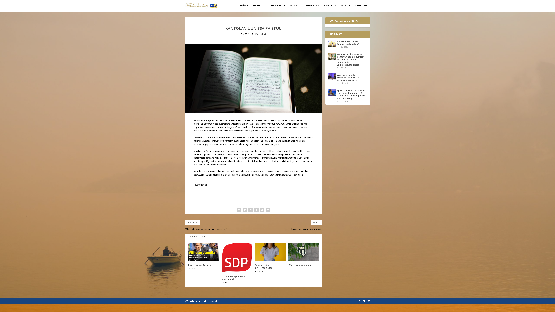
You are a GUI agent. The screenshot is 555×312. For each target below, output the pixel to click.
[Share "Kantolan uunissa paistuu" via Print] (268, 210)
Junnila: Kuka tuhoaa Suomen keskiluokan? (348, 42)
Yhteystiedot (361, 6)
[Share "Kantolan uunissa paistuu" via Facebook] (239, 210)
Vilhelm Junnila (194, 301)
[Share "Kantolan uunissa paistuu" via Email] (262, 210)
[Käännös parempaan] (303, 252)
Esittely (256, 6)
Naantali (328, 6)
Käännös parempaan (299, 265)
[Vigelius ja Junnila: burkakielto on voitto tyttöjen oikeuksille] (332, 76)
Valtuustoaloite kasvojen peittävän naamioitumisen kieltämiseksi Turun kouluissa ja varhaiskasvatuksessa (350, 59)
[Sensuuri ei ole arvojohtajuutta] (270, 252)
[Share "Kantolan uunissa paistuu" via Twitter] (245, 210)
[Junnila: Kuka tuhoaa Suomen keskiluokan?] (332, 43)
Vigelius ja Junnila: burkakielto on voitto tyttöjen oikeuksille (348, 77)
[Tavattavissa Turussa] (203, 252)
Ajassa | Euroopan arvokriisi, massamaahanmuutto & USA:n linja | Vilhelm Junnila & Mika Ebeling (351, 94)
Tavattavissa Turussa (199, 265)
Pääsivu (244, 6)
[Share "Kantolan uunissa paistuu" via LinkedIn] (256, 210)
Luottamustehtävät (274, 6)
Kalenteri (345, 6)
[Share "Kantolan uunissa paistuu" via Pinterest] (251, 210)
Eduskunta (311, 6)
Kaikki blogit (295, 6)
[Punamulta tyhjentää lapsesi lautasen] (236, 257)
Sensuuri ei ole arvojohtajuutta (264, 266)
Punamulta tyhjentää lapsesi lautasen (233, 277)
